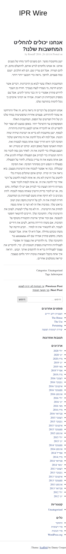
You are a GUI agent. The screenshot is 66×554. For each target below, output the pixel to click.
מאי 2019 (57, 366)
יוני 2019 (58, 362)
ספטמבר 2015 (55, 429)
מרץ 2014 (57, 457)
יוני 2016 (58, 401)
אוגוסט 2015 (56, 433)
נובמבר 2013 (56, 472)
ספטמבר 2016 (55, 390)
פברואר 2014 (56, 460)
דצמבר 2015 (56, 417)
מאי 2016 (57, 405)
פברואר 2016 (56, 413)
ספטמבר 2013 (55, 480)
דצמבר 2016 (56, 378)
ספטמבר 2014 (55, 445)
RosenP (31, 54)
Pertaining (57, 325)
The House (57, 317)
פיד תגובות (57, 530)
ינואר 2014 (57, 464)
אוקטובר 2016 (55, 386)
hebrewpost (56, 274)
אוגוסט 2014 (56, 449)
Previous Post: (40, 286)
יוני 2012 (58, 496)
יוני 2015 (58, 441)
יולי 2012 (58, 492)
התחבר (59, 523)
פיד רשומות (56, 526)
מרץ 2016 (57, 409)
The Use (58, 321)
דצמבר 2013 (56, 468)
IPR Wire (33, 13)
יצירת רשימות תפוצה (52, 329)
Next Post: (47, 290)
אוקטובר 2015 (55, 425)
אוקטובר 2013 (55, 476)
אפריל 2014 (56, 453)
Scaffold (44, 547)
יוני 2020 (58, 354)
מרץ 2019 (57, 374)
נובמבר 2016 (56, 382)
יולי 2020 (58, 350)
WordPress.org (55, 534)
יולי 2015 (58, 437)
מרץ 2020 (57, 358)
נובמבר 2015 (56, 421)
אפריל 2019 (56, 370)
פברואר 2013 (56, 488)
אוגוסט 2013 (56, 484)
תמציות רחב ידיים (53, 313)
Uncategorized (55, 270)
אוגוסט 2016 (56, 394)
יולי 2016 (58, 398)
